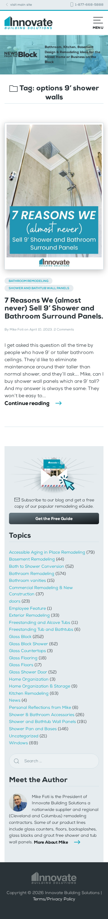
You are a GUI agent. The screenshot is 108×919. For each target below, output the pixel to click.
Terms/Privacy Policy (54, 899)
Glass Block (20, 636)
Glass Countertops (27, 651)
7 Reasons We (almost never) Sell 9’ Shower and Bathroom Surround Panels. (53, 308)
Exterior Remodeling (29, 615)
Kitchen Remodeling (29, 693)
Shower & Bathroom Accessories (41, 715)
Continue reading (27, 403)
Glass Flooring (23, 658)
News (14, 700)
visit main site (20, 4)
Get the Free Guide (53, 518)
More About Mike (51, 842)
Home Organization (29, 679)
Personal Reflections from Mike (40, 707)
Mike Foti (16, 329)
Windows (18, 743)
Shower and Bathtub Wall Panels (39, 288)
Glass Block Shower (28, 644)
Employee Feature (27, 608)
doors (14, 601)
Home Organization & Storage (39, 686)
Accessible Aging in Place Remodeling (47, 552)
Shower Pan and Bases (33, 729)
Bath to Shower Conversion (36, 566)
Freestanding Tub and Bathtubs (41, 629)
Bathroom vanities (27, 580)
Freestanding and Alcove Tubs (39, 622)
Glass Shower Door (28, 672)
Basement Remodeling (32, 559)
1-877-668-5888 (89, 4)
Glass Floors (21, 665)
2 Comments (64, 329)
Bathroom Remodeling (28, 281)
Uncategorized (23, 736)
